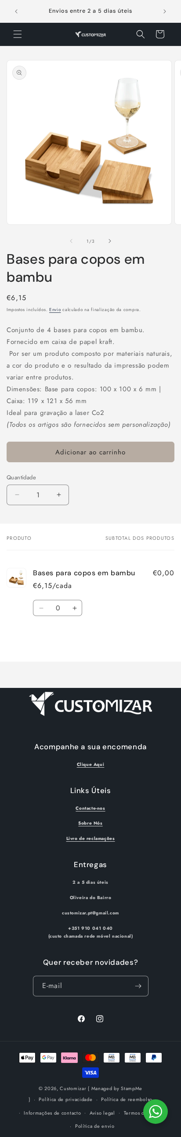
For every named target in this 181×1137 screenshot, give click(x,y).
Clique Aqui (91, 764)
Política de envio (95, 1126)
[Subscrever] (138, 986)
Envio (55, 309)
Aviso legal (102, 1112)
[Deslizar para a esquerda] (71, 241)
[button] (17, 34)
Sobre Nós (90, 823)
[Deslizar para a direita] (109, 241)
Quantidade (21, 477)
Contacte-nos (90, 808)
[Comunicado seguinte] (164, 11)
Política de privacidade (65, 1099)
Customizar (73, 1088)
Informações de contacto (52, 1112)
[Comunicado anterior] (16, 11)
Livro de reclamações (90, 838)
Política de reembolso (126, 1099)
